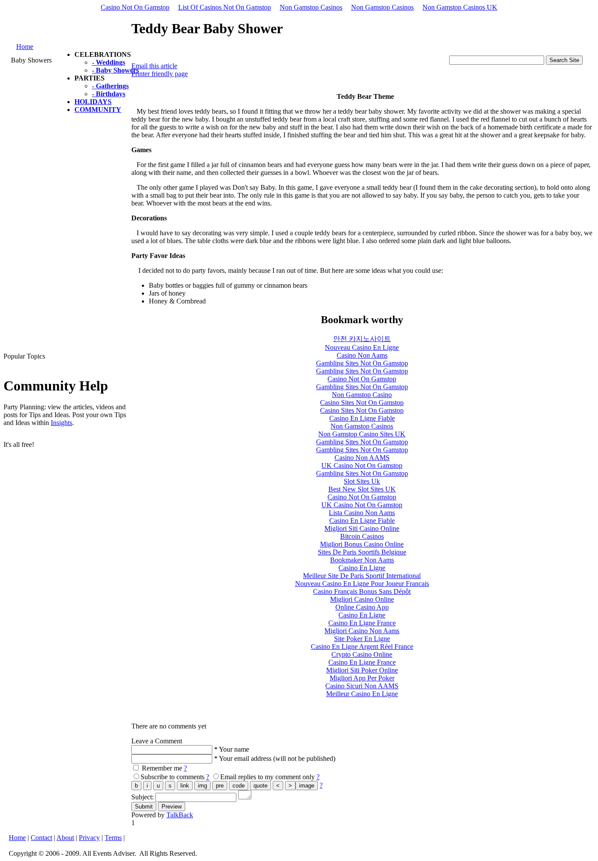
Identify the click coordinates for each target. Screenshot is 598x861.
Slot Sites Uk (362, 481)
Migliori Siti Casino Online (361, 528)
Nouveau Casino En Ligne (362, 347)
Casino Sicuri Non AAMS (361, 686)
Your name (234, 749)
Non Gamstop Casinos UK (459, 7)
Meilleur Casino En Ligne (362, 693)
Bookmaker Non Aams (362, 560)
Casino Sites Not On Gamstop (362, 402)
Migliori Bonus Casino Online (362, 544)
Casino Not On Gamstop (135, 7)
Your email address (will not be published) (277, 758)
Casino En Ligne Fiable (362, 418)
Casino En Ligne (361, 568)
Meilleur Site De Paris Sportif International (362, 575)
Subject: (143, 797)
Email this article (154, 66)
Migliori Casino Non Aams (361, 630)
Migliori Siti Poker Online (362, 670)
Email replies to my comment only (267, 777)
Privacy (89, 837)
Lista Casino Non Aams (362, 512)
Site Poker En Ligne (362, 638)
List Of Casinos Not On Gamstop (224, 7)
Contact (41, 837)
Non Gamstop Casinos (311, 7)
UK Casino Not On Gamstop (361, 465)
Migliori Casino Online (362, 599)
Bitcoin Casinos (362, 536)
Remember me (162, 768)
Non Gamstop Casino (362, 394)
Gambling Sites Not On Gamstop (362, 363)
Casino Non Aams (362, 355)
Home (24, 46)
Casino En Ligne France (362, 623)
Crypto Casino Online (361, 654)
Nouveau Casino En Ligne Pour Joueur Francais (362, 583)
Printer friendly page (159, 73)
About (65, 837)
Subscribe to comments (172, 777)
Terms (113, 837)
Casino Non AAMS (362, 457)
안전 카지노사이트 (362, 338)
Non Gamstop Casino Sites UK (361, 434)
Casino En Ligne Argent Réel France (362, 646)
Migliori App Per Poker (362, 678)
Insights (61, 422)
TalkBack (179, 815)
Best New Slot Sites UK (362, 489)
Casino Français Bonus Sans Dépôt (362, 591)
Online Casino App (362, 607)
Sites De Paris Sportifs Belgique (362, 552)
